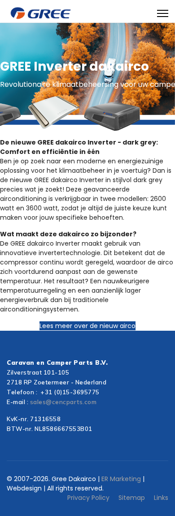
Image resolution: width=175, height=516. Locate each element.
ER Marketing (120, 478)
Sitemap (131, 497)
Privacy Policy (88, 497)
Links (161, 497)
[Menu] (162, 13)
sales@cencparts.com (63, 401)
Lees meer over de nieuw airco (87, 325)
